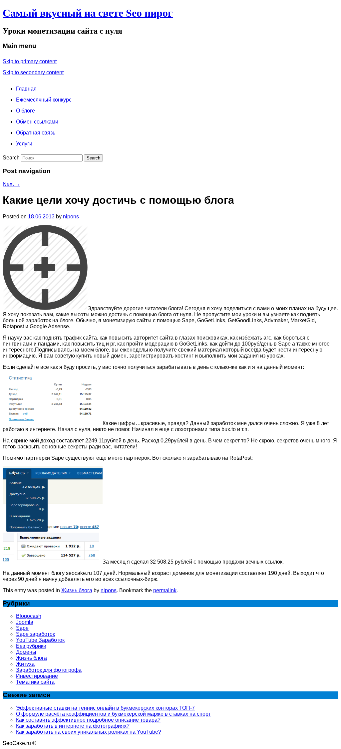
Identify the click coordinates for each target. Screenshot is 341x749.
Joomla (24, 622)
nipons (71, 216)
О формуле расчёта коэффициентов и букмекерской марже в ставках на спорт (113, 714)
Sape (22, 628)
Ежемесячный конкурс (44, 100)
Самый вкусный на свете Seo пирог (88, 13)
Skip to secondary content (33, 72)
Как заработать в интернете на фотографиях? (73, 726)
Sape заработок (35, 634)
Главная (26, 89)
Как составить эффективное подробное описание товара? (88, 720)
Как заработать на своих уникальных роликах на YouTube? (88, 732)
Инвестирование (37, 676)
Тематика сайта (35, 682)
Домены (26, 652)
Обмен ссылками (37, 122)
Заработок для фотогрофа (49, 670)
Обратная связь (35, 132)
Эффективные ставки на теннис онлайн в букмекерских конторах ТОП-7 (105, 708)
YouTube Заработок (40, 640)
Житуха (25, 664)
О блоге (25, 111)
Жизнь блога (76, 590)
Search (11, 157)
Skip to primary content (30, 61)
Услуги (24, 143)
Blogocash (28, 616)
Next (11, 184)
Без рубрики (31, 646)
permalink (164, 590)
